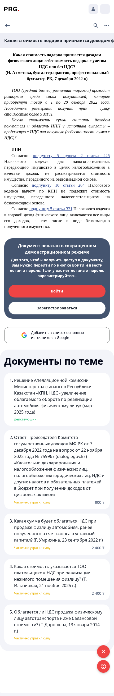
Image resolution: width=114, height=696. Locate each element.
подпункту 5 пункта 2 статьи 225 (71, 155)
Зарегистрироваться (57, 307)
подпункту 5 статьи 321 (50, 209)
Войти (57, 291)
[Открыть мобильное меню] (105, 9)
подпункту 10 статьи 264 (58, 185)
